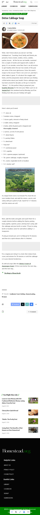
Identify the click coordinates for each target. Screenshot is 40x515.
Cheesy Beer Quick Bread (10, 410)
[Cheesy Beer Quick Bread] (33, 412)
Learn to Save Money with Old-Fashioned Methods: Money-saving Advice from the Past (13, 401)
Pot (6, 90)
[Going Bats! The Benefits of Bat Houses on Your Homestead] (33, 430)
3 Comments (33, 311)
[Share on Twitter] (9, 23)
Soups (24, 14)
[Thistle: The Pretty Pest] (33, 421)
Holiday (22, 294)
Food (18, 294)
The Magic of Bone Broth (12, 273)
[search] (31, 2)
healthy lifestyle (8, 88)
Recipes (4, 297)
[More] (18, 23)
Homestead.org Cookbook (11, 14)
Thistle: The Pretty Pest (9, 419)
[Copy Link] (12, 23)
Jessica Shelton (12, 28)
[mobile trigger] (3, 2)
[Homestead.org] (20, 2)
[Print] (15, 23)
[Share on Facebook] (6, 23)
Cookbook (13, 294)
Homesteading (30, 294)
